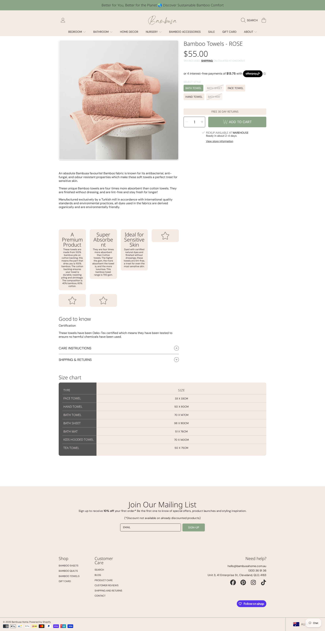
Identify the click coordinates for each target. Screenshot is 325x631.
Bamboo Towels (69, 576)
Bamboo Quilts (68, 570)
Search (99, 569)
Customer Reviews (106, 585)
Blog (98, 575)
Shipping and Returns (108, 590)
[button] (250, 20)
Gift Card (65, 581)
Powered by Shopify (40, 621)
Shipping (207, 60)
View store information (219, 141)
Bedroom (75, 32)
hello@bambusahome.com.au (247, 566)
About (249, 32)
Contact (100, 595)
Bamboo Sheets (68, 565)
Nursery (152, 32)
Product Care (104, 580)
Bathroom (101, 32)
